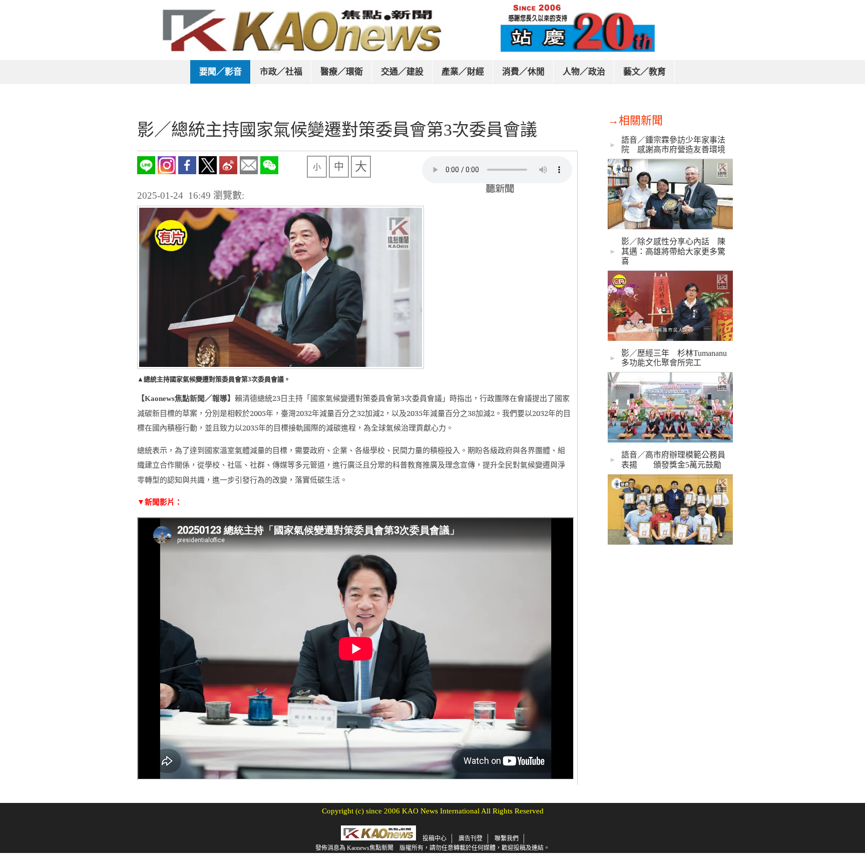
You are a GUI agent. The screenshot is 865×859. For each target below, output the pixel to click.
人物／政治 (584, 72)
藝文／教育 (644, 72)
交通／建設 (402, 72)
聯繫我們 (507, 838)
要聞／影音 (220, 72)
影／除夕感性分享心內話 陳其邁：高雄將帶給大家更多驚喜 (673, 251)
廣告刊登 (471, 838)
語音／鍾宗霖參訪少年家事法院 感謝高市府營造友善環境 (673, 145)
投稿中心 (434, 838)
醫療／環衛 (341, 72)
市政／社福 (281, 72)
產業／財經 (463, 72)
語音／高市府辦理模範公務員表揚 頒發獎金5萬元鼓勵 (673, 460)
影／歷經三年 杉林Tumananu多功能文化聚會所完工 (674, 358)
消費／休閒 (523, 72)
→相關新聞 (635, 120)
